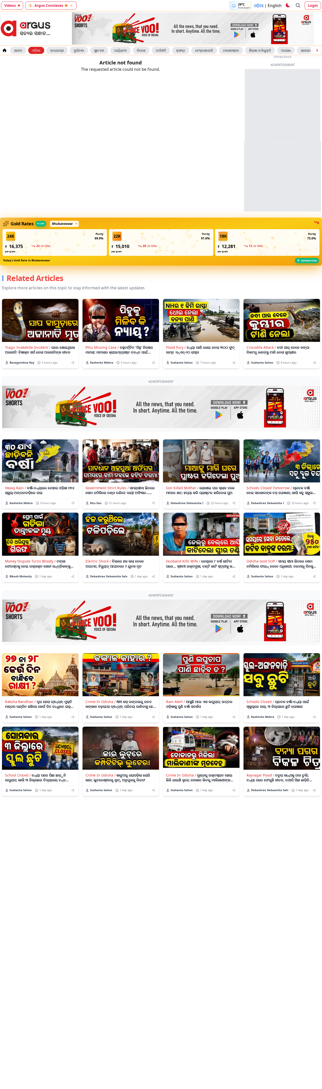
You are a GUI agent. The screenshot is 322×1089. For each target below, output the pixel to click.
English (274, 5)
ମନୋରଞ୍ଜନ (231, 50)
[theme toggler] (288, 6)
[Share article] (72, 362)
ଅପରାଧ (286, 50)
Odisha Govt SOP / (262, 561)
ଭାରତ (18, 50)
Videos (10, 5)
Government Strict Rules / (107, 487)
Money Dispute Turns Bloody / (30, 561)
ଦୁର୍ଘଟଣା (79, 50)
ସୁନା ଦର (99, 50)
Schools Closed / (260, 701)
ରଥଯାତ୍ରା (57, 50)
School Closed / (18, 775)
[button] (55, 242)
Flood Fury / (176, 347)
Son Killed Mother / (182, 487)
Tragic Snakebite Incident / (27, 347)
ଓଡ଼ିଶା (36, 50)
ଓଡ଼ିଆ (258, 5)
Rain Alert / (175, 701)
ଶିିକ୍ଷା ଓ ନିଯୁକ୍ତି (260, 50)
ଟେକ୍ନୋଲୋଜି (204, 50)
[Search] (298, 5)
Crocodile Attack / (261, 347)
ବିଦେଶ (141, 50)
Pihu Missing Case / (102, 347)
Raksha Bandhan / (20, 701)
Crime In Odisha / (100, 701)
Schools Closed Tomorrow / (269, 487)
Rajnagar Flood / (260, 775)
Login (313, 5)
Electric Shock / (98, 561)
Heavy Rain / (15, 487)
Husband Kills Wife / (183, 561)
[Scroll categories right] (316, 50)
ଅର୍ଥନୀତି (161, 50)
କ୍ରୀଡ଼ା (180, 50)
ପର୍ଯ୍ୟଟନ (120, 50)
